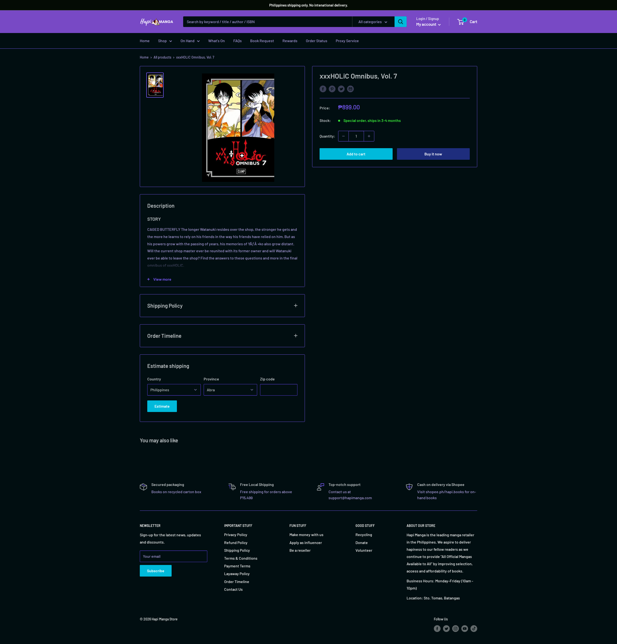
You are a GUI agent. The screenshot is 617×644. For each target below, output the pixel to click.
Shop (162, 40)
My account (426, 24)
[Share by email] (350, 88)
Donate (361, 542)
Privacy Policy (235, 534)
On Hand (187, 40)
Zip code (267, 379)
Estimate (162, 406)
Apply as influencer (305, 542)
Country (154, 379)
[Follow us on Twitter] (446, 628)
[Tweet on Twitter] (341, 88)
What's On (216, 40)
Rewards (289, 40)
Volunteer (363, 550)
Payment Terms (237, 566)
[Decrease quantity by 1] (343, 136)
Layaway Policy (237, 573)
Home (145, 40)
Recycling (363, 534)
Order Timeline (236, 581)
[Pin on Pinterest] (332, 88)
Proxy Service (347, 40)
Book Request (262, 40)
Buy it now (433, 154)
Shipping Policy (237, 550)
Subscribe (155, 570)
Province (211, 379)
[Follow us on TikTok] (473, 628)
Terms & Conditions (240, 558)
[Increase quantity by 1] (369, 136)
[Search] (401, 21)
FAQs (237, 40)
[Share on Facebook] (323, 88)
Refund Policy (236, 542)
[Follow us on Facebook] (437, 628)
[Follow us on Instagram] (455, 628)
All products (162, 57)
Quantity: (327, 136)
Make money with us (306, 534)
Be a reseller (300, 550)
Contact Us (233, 589)
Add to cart (356, 154)
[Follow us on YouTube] (464, 628)
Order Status (316, 40)
